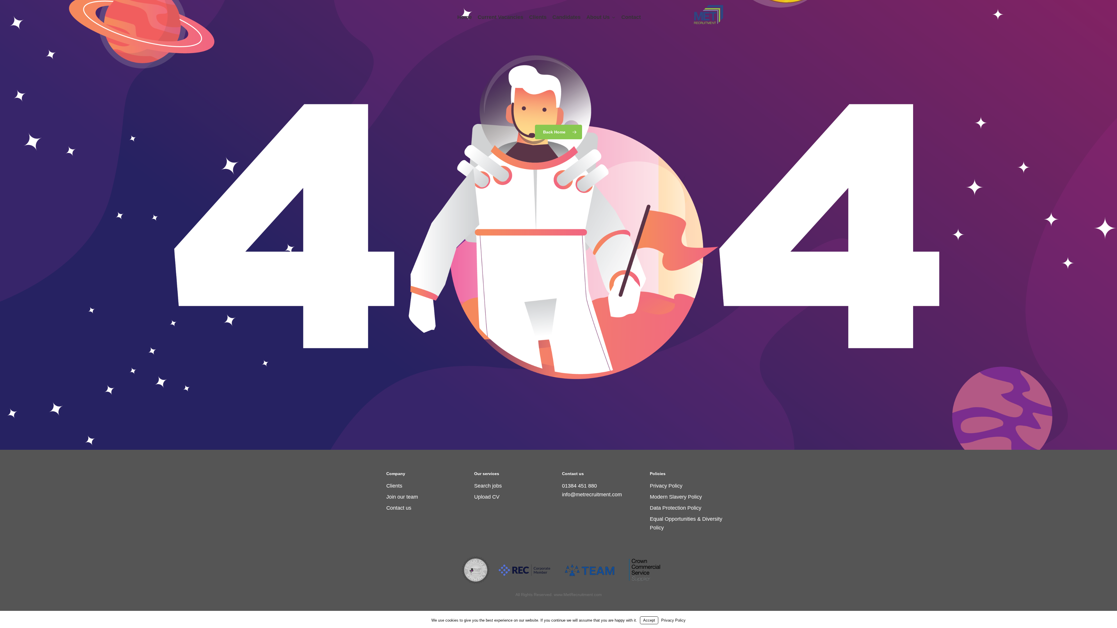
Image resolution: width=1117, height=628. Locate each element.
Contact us (398, 508)
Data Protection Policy (675, 508)
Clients (394, 486)
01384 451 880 (579, 486)
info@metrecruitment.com (592, 494)
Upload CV (486, 497)
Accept (649, 620)
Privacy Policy (666, 486)
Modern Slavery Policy (676, 497)
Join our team (402, 497)
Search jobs (488, 486)
